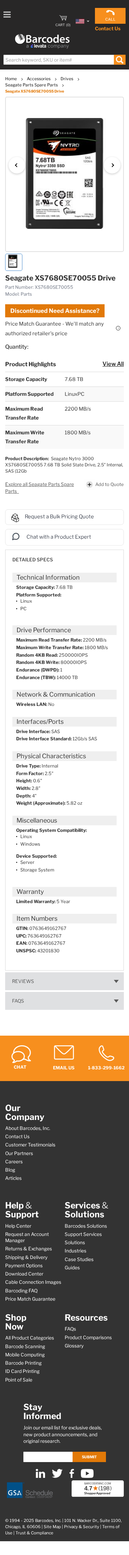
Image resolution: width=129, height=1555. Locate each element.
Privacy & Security (81, 1526)
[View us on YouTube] (87, 1476)
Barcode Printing (23, 1363)
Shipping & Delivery (26, 1257)
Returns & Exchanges (28, 1248)
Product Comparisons (88, 1337)
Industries (75, 1250)
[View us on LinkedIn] (40, 1476)
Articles (13, 1178)
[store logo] (42, 41)
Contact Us (107, 28)
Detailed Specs (32, 559)
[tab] (64, 556)
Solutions (75, 1242)
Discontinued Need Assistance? (54, 310)
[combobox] (64, 60)
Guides (72, 1267)
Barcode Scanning (25, 1346)
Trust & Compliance (34, 1533)
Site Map (52, 1526)
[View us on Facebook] (71, 1476)
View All (113, 363)
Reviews (23, 981)
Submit (89, 1456)
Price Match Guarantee (30, 1299)
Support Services (83, 1234)
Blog (10, 1170)
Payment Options (24, 1265)
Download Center (24, 1274)
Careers (14, 1161)
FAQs (18, 1001)
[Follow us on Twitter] (57, 1476)
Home (11, 78)
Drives (67, 78)
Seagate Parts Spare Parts (32, 84)
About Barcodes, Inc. (27, 1128)
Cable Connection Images (33, 1282)
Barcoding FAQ (21, 1290)
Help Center (18, 1226)
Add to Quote (109, 484)
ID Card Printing (22, 1371)
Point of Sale (18, 1380)
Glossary (74, 1345)
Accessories (39, 78)
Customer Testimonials (30, 1144)
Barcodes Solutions (86, 1226)
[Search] (119, 60)
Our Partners (19, 1153)
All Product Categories (29, 1338)
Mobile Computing (25, 1354)
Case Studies (79, 1259)
